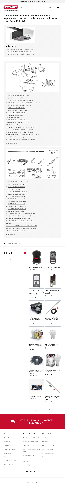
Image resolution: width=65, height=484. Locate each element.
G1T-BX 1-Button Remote (52, 267)
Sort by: (6, 259)
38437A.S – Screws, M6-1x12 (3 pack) (19, 120)
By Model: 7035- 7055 (14, 243)
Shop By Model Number (10, 460)
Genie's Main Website (48, 445)
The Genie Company (34, 482)
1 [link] (35, 409)
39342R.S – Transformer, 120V (17, 112)
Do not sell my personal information (29, 460)
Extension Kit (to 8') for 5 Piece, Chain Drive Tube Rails (52, 398)
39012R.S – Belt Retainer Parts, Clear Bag (20, 218)
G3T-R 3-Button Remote (36, 267)
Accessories (7, 441)
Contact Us (45, 441)
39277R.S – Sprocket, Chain (16, 187)
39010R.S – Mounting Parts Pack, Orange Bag (21, 213)
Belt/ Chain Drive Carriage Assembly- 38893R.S (35, 320)
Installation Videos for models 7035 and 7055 (21, 54)
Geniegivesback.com (47, 449)
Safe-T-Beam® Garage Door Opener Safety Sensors (52, 292)
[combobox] (35, 8)
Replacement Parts (9, 445)
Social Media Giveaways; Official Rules (31, 450)
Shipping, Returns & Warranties (31, 438)
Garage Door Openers (10, 438)
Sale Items (7, 457)
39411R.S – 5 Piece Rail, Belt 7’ (17, 184)
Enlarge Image (10, 143)
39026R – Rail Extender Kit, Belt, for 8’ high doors (21, 228)
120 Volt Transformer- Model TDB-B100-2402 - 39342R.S (36, 346)
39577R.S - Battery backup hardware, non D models (23, 134)
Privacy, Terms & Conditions (30, 441)
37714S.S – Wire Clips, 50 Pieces (16, 230)
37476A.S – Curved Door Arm (17, 206)
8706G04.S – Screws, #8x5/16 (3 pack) (19, 122)
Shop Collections (9, 453)
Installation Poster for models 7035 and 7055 (20, 51)
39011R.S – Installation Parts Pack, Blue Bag (21, 216)
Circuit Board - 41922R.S (36, 396)
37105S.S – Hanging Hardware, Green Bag (21, 221)
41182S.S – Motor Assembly (16, 108)
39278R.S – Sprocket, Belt (16, 189)
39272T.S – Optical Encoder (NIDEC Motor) (21, 127)
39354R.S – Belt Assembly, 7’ (16, 199)
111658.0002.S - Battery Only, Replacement (21, 132)
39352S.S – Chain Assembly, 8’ (17, 201)
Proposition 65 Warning (29, 455)
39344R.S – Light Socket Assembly (18, 110)
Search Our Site (8, 464)
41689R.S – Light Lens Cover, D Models (19, 105)
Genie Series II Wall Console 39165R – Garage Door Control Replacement (36, 293)
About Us (44, 438)
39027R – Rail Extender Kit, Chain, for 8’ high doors (21, 226)
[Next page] (54, 409)
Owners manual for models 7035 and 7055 (20, 49)
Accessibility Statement (29, 465)
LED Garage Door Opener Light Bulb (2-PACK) (52, 345)
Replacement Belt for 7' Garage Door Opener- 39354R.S (36, 372)
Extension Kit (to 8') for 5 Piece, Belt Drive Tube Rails (52, 320)
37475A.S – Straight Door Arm (17, 209)
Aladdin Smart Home (10, 449)
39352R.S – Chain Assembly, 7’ (17, 196)
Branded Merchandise (48, 453)
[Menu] (61, 8)
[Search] (50, 8)
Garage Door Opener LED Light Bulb (52, 371)
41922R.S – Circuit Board (15, 115)
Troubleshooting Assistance (50, 457)
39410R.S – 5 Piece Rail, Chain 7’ (18, 182)
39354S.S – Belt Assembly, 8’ (16, 204)
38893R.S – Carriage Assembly (17, 192)
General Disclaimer (28, 445)
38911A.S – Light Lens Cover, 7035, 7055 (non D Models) (25, 103)
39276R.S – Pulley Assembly (16, 194)
